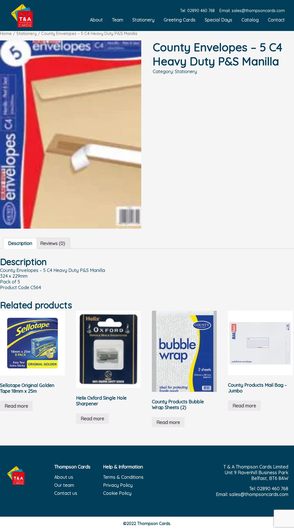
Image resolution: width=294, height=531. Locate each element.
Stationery (143, 20)
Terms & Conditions (123, 477)
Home (6, 33)
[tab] (20, 243)
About (96, 20)
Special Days (218, 20)
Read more (16, 406)
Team (117, 20)
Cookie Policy (117, 493)
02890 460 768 (201, 10)
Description (20, 243)
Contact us (65, 493)
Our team (64, 485)
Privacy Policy (118, 485)
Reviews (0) (52, 243)
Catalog (250, 20)
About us (63, 477)
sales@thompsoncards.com (258, 10)
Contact (276, 20)
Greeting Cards (180, 20)
